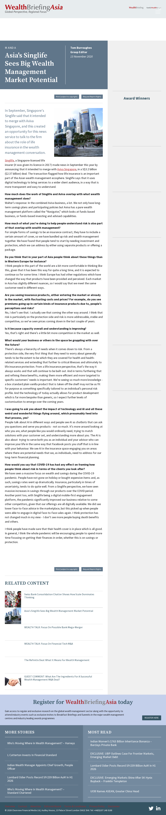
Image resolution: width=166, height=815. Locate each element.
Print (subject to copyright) (66, 96)
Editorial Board (52, 806)
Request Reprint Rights (92, 96)
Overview (10, 806)
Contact (22, 806)
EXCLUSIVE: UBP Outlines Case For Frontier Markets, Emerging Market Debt (122, 755)
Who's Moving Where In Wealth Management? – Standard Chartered (35, 791)
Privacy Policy (97, 806)
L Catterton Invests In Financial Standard (32, 755)
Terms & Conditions (75, 806)
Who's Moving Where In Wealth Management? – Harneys (41, 743)
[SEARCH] (159, 8)
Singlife (9, 160)
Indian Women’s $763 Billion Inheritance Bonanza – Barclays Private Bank (121, 743)
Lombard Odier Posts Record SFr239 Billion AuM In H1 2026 (40, 779)
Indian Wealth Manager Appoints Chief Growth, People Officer (40, 766)
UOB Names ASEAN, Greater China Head (114, 791)
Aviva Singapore (66, 169)
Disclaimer (114, 806)
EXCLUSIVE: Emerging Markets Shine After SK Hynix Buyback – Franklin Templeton (121, 779)
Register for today (83, 702)
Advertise (35, 806)
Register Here (152, 717)
